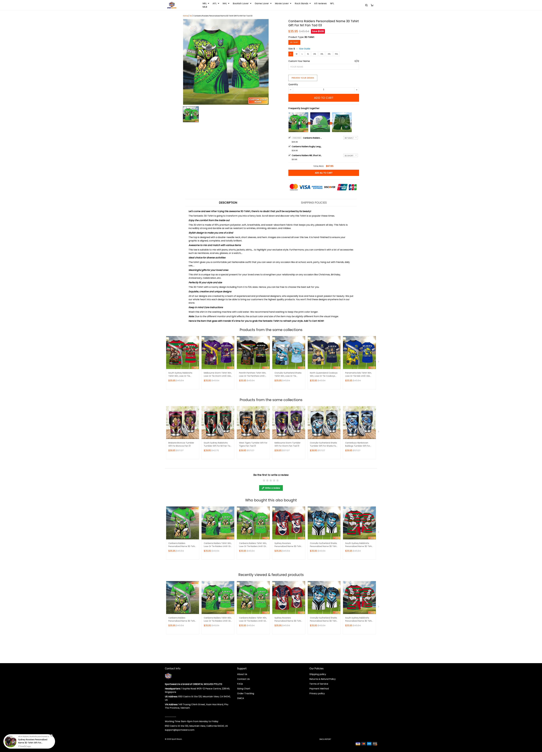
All (191, 16)
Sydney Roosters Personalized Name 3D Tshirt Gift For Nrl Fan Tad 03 (288, 545)
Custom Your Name (299, 61)
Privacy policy (317, 693)
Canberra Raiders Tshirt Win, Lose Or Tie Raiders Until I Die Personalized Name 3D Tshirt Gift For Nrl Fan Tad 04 (218, 545)
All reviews (320, 3)
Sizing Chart (243, 688)
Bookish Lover (241, 3)
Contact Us (243, 679)
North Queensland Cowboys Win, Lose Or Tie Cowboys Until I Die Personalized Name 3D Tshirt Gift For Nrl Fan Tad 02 (324, 374)
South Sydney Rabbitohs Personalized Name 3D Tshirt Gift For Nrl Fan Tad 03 (359, 545)
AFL (215, 3)
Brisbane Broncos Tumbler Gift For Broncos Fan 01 (181, 444)
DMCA (240, 698)
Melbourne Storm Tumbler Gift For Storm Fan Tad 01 (287, 444)
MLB (205, 7)
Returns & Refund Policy (322, 679)
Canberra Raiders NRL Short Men (307, 155)
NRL (205, 3)
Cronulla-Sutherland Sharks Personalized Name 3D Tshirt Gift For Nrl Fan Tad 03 (324, 545)
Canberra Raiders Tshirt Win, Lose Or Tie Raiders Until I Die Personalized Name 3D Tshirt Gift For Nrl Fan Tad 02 (253, 545)
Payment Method (319, 688)
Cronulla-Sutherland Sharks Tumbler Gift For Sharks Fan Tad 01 (323, 444)
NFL (332, 3)
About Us (242, 674)
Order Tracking (245, 693)
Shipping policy (317, 674)
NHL (225, 3)
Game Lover (262, 3)
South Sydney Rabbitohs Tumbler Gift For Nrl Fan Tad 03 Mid (217, 444)
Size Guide (304, 48)
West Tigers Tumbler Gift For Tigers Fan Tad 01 (253, 444)
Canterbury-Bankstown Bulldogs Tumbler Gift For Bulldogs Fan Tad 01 (357, 444)
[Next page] (379, 362)
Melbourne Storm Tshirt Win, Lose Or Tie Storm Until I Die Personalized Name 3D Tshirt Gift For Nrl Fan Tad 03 (218, 374)
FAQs (240, 683)
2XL (314, 54)
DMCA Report (325, 739)
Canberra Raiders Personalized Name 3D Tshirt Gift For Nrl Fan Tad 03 (313, 137)
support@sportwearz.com (179, 730)
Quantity (293, 84)
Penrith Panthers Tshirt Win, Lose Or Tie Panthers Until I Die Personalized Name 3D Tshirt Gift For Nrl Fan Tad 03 (253, 374)
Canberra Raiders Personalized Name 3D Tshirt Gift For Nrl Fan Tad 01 (182, 545)
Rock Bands (301, 3)
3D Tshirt (309, 37)
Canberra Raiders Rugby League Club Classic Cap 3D (307, 146)
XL (308, 54)
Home (185, 16)
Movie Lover (282, 3)
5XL (336, 54)
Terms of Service (318, 683)
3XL (322, 54)
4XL (329, 54)
